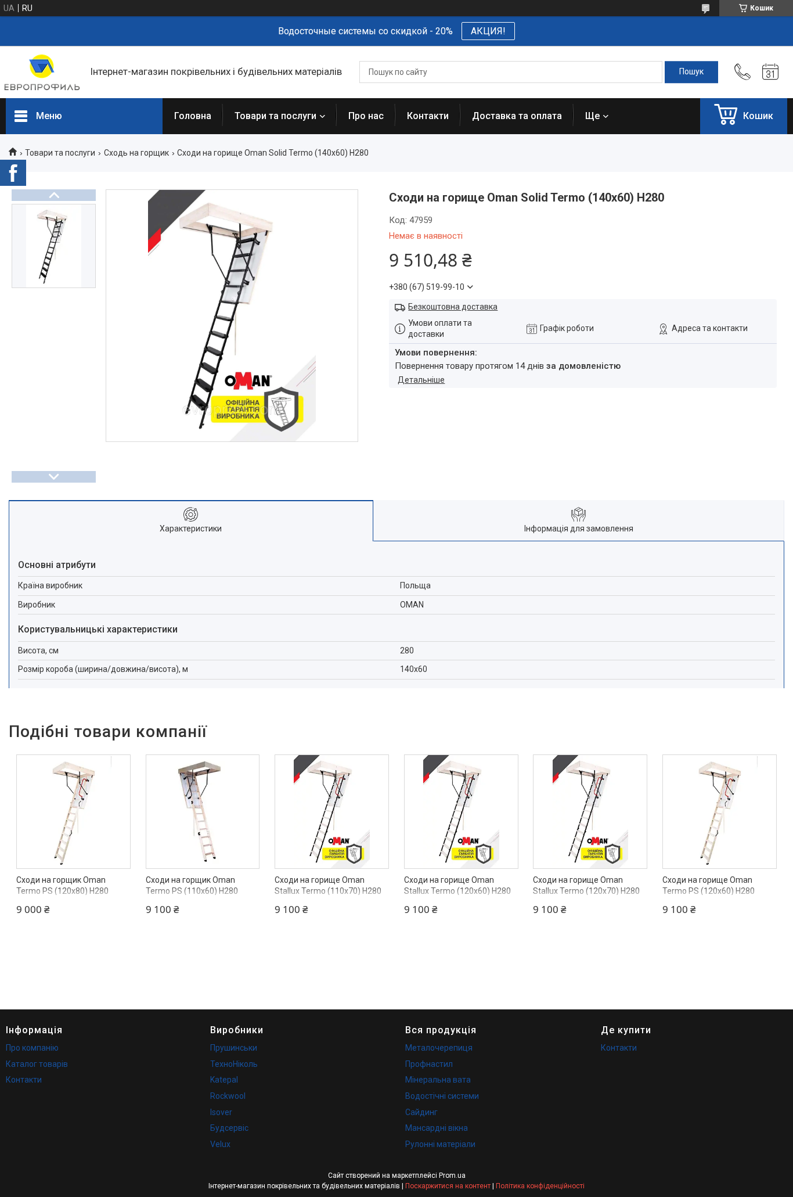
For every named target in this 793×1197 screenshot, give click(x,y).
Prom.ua (452, 1175)
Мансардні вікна (436, 1128)
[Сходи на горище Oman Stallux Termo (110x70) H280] (332, 811)
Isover (221, 1112)
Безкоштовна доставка (453, 306)
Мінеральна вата (438, 1079)
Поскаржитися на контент (448, 1186)
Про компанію (32, 1047)
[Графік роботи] (770, 72)
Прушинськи (233, 1047)
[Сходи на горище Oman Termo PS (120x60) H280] (719, 811)
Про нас (366, 115)
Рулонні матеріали (440, 1144)
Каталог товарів (37, 1064)
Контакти (428, 115)
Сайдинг (421, 1112)
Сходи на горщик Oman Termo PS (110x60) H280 (192, 885)
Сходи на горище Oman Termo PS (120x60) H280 (708, 885)
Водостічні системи (442, 1096)
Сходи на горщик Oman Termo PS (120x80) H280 (62, 885)
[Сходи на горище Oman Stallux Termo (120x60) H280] (461, 811)
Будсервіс (229, 1128)
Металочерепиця (439, 1047)
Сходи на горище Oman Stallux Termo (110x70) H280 (328, 885)
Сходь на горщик (136, 152)
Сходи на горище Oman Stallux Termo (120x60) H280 (457, 885)
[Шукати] (691, 72)
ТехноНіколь (234, 1064)
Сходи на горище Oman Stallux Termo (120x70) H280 (586, 885)
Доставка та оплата (517, 115)
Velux (220, 1144)
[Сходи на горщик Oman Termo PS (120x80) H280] (73, 811)
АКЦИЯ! (488, 31)
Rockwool (228, 1096)
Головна (192, 115)
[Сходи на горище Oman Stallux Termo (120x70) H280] (590, 811)
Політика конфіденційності (540, 1186)
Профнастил (429, 1064)
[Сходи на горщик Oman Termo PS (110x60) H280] (203, 811)
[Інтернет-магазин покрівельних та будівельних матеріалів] (42, 72)
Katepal (224, 1079)
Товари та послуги (275, 115)
